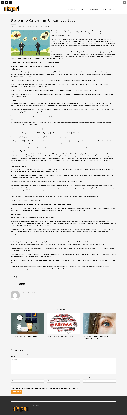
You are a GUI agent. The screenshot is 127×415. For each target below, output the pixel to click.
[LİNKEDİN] (10, 2)
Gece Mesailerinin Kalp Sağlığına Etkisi (24, 336)
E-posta (50, 378)
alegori (14, 26)
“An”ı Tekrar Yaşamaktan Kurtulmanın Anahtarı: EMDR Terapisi (97, 337)
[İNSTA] (2, 2)
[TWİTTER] (6, 2)
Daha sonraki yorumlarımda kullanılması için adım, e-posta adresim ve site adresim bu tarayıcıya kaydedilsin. (44, 388)
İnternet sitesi (87, 378)
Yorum (13, 356)
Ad (12, 378)
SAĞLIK (47, 26)
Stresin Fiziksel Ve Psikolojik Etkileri (60, 336)
